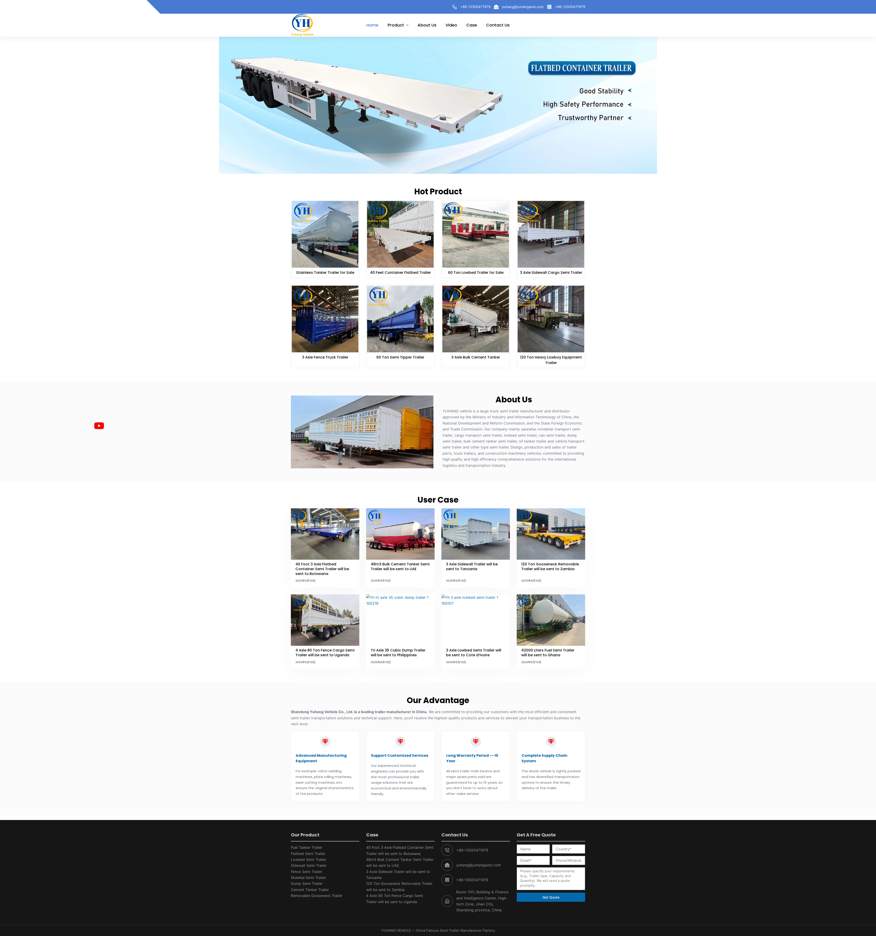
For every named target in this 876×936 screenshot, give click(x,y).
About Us (426, 25)
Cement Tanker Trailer (310, 889)
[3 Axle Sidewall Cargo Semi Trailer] (551, 234)
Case (471, 25)
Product (396, 25)
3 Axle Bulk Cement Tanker (475, 357)
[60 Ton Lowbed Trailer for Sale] (475, 234)
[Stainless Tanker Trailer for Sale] (325, 234)
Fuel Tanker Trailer (306, 847)
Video (451, 25)
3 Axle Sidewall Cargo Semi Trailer (551, 272)
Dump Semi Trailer (307, 883)
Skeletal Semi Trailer (308, 877)
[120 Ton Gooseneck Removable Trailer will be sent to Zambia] (551, 534)
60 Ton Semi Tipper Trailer (400, 357)
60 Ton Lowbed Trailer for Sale (475, 272)
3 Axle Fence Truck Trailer (325, 357)
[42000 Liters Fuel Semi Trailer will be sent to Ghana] (551, 620)
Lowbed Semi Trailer (308, 859)
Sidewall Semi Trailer (309, 865)
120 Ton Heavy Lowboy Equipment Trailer (551, 360)
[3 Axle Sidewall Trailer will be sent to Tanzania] (475, 534)
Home (372, 25)
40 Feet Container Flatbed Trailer (400, 272)
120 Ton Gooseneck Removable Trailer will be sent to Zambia (550, 567)
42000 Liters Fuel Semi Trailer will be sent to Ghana (547, 653)
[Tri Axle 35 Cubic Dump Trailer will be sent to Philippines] (400, 620)
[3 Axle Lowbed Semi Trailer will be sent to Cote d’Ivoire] (475, 620)
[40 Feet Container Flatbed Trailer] (400, 234)
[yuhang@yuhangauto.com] (496, 7)
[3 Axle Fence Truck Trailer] (325, 319)
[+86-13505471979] (454, 7)
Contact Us (498, 25)
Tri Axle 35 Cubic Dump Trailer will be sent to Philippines (398, 653)
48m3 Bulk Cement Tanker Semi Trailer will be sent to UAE (400, 567)
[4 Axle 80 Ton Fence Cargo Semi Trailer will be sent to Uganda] (325, 620)
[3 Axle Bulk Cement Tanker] (475, 319)
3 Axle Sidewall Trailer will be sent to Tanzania (472, 567)
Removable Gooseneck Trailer (316, 895)
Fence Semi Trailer (306, 871)
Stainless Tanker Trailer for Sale (325, 272)
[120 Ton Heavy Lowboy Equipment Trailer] (551, 319)
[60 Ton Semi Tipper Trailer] (400, 319)
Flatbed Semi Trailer (308, 853)
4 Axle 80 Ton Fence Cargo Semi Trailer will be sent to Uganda (325, 653)
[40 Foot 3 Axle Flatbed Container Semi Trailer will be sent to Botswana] (325, 534)
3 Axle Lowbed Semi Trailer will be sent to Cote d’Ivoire (473, 653)
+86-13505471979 (475, 7)
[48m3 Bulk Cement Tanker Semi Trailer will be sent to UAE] (400, 534)
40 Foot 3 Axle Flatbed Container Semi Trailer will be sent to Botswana (322, 569)
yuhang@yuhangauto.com (523, 7)
